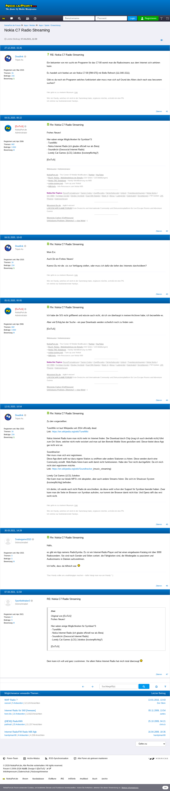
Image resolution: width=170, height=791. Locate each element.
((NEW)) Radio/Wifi (13, 721)
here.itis (8, 714)
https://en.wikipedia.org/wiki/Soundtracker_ (72, 469)
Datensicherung (61, 199)
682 (12, 144)
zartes (163, 714)
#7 (167, 674)
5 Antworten (17, 703)
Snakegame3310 (23, 539)
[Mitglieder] (27, 18)
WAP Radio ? (10, 700)
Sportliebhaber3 (22, 600)
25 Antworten (19, 724)
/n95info (72, 779)
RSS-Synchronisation (58, 758)
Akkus (112, 196)
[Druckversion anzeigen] (156, 686)
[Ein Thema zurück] (83, 686)
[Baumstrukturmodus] (161, 40)
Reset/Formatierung (71, 193)
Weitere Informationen (130, 788)
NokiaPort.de (12, 779)
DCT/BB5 (50, 196)
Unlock (123, 193)
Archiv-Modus (33, 758)
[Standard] (161, 18)
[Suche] (19, 18)
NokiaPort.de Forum (12, 25)
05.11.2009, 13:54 (157, 710)
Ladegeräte (120, 196)
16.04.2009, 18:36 (157, 732)
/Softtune (52, 779)
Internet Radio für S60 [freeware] (20, 710)
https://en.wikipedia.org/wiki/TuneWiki (70, 431)
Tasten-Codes (86, 193)
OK (165, 788)
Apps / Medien (29, 25)
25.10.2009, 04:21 (157, 721)
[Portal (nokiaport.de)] (3, 18)
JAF (161, 196)
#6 (167, 586)
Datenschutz (24, 772)
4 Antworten (23, 735)
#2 (167, 231)
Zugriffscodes (99, 193)
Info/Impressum (10, 772)
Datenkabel (131, 196)
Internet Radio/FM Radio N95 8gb (20, 732)
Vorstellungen (142, 196)
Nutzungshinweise (39, 772)
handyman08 (10, 735)
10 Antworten (19, 714)
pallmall (8, 724)
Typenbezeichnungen (136, 193)
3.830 (13, 147)
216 (12, 76)
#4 (167, 400)
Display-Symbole (77, 196)
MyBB (24, 769)
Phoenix (50, 199)
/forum (25, 779)
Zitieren (159, 111)
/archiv (105, 779)
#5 (167, 524)
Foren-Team (12, 758)
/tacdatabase (38, 779)
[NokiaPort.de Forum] (11, 18)
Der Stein (161, 703)
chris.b (163, 724)
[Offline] (25, 56)
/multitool (84, 779)
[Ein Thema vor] (92, 686)
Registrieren (150, 18)
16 (12, 73)
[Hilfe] (35, 18)
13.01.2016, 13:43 (157, 700)
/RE (62, 779)
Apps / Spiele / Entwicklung (49, 25)
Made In (105, 196)
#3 (167, 294)
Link (76, 92)
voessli (7, 703)
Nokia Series (151, 193)
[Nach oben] (165, 686)
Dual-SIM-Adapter (93, 196)
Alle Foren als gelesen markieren (92, 758)
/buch (94, 779)
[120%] (167, 18)
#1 (167, 111)
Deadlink (19, 56)
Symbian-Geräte (62, 196)
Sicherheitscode (112, 193)
